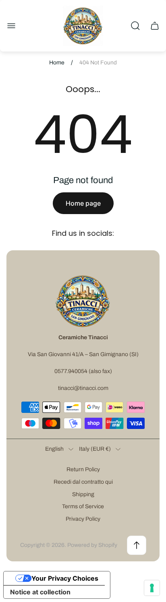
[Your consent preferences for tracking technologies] (152, 588)
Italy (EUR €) (95, 449)
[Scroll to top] (136, 545)
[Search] (135, 26)
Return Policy (83, 469)
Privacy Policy (83, 519)
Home (56, 63)
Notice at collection (40, 592)
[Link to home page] (83, 301)
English (54, 449)
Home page (83, 203)
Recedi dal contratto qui (83, 482)
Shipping (83, 494)
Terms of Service (83, 506)
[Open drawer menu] (11, 25)
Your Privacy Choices (64, 578)
